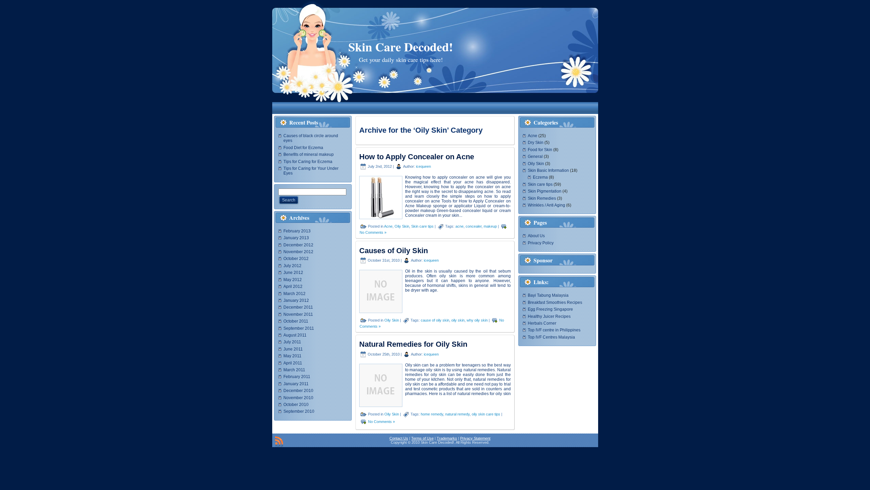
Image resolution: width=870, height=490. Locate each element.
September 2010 (298, 411)
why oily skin (477, 320)
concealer (474, 226)
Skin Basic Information (548, 170)
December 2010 (298, 390)
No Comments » (373, 232)
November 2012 (298, 251)
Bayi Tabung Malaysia (548, 295)
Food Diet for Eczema (303, 147)
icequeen (423, 166)
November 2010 (298, 397)
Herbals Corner (542, 323)
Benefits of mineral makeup (308, 154)
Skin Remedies (542, 198)
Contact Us (398, 438)
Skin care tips (422, 226)
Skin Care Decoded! (400, 46)
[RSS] (279, 441)
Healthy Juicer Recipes (549, 316)
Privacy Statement (475, 438)
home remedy (432, 414)
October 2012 (296, 258)
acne (459, 226)
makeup (490, 226)
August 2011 (295, 335)
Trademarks (447, 438)
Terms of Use (422, 438)
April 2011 (292, 363)
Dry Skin (535, 142)
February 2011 (296, 376)
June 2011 (293, 349)
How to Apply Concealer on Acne (416, 156)
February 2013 (297, 231)
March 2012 (294, 293)
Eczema (540, 177)
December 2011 (298, 307)
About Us (536, 235)
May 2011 (292, 356)
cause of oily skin (435, 320)
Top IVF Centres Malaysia (551, 337)
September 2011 (298, 328)
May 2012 (292, 279)
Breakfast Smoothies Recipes (555, 302)
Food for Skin (540, 149)
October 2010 (296, 404)
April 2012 (292, 286)
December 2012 (298, 245)
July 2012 (292, 265)
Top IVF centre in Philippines (554, 330)
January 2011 (296, 383)
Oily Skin (402, 226)
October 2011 (295, 321)
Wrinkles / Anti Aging (546, 205)
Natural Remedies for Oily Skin (413, 344)
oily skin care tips (486, 414)
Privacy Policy (541, 243)
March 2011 (294, 370)
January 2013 (296, 237)
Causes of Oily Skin (393, 250)
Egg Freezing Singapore (550, 309)
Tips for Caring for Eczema (307, 161)
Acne (388, 226)
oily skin (458, 320)
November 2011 (298, 314)
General (535, 156)
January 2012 (296, 300)
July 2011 (292, 342)
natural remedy (457, 414)
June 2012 (293, 272)
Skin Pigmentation (544, 191)
